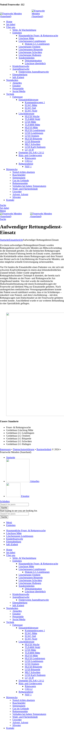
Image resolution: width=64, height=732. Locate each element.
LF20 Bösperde (32, 141)
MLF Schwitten (32, 144)
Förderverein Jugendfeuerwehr (34, 71)
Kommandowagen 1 (35, 102)
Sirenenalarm (18, 177)
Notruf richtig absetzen (23, 172)
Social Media (18, 91)
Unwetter (17, 191)
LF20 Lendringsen (34, 133)
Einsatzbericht (16, 240)
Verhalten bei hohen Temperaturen (29, 186)
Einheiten (17, 32)
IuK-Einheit (18, 77)
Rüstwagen (30, 158)
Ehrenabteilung (19, 74)
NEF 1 (28, 166)
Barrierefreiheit (44, 449)
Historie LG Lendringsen (37, 44)
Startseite (4, 240)
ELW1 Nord (31, 110)
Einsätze (16, 85)
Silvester (16, 197)
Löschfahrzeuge (26, 113)
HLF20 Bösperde (33, 138)
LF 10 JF (29, 149)
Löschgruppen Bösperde (31, 49)
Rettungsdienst (26, 163)
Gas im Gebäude (20, 180)
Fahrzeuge (17, 97)
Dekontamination (33, 60)
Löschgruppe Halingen (30, 55)
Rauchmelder (18, 175)
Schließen (5, 501)
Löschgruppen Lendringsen (32, 41)
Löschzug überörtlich (35, 63)
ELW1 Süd (30, 108)
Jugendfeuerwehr (20, 69)
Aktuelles (17, 83)
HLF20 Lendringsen (35, 130)
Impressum (5, 449)
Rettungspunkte (20, 183)
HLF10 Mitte (31, 127)
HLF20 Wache (32, 116)
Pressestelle (18, 88)
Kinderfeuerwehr (20, 66)
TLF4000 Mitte (32, 124)
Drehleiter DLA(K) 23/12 (31, 152)
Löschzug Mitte (26, 38)
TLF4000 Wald (32, 119)
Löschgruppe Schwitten (30, 52)
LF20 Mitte (30, 122)
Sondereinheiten (26, 58)
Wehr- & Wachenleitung (24, 30)
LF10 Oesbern (32, 136)
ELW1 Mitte (31, 105)
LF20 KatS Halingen (35, 147)
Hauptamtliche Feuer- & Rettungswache (38, 35)
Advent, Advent (20, 194)
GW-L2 (28, 161)
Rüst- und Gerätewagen (30, 155)
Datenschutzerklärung (23, 449)
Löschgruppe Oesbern (29, 46)
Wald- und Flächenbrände (25, 188)
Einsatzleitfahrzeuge (28, 99)
